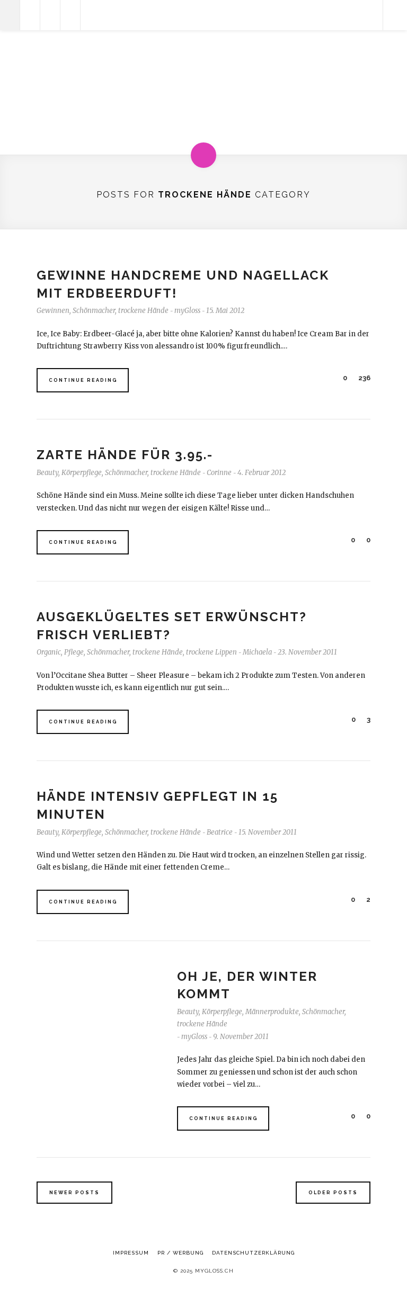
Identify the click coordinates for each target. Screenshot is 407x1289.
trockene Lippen (211, 652)
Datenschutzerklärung (253, 1253)
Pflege (74, 652)
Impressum (131, 1253)
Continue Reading (83, 380)
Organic (49, 652)
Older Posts (333, 1192)
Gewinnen (53, 310)
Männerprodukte (272, 1011)
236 (363, 378)
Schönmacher (94, 310)
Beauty (47, 472)
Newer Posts (74, 1192)
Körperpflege (81, 472)
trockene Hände (143, 310)
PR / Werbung (180, 1253)
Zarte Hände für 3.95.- (125, 454)
